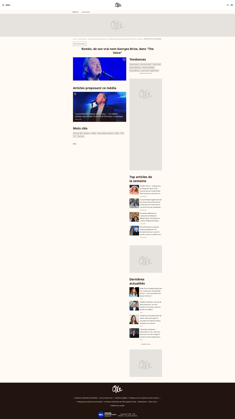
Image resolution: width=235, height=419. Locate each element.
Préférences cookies (117, 406)
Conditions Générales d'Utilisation (86, 398)
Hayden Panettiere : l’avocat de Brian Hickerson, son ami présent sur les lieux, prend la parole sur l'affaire (150, 306)
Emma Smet (156, 64)
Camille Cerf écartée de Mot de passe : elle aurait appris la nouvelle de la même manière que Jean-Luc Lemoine (150, 319)
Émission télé (78, 133)
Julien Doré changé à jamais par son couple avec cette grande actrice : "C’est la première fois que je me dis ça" (151, 292)
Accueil (75, 39)
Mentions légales (121, 398)
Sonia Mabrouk (134, 70)
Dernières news (82, 39)
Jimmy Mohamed (135, 67)
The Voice (81, 136)
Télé (122, 133)
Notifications (142, 402)
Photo (117, 133)
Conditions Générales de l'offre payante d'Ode (120, 402)
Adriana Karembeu (148, 67)
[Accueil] (118, 5)
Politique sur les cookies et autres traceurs (144, 398)
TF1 (75, 136)
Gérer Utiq (152, 402)
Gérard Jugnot (134, 64)
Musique (87, 133)
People (94, 133)
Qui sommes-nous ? (107, 398)
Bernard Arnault (146, 64)
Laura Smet (144, 70)
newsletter (232, 5)
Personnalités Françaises (105, 133)
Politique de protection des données (89, 402)
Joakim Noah (154, 70)
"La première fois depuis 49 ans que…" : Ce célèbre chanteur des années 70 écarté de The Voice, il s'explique (115, 39)
